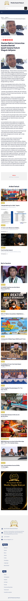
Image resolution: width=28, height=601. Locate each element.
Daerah (2, 202)
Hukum (6, 17)
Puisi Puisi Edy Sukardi (7, 250)
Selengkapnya (3, 209)
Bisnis (5, 552)
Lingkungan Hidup (4, 438)
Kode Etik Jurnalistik (8, 592)
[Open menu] (2, 12)
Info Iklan (5, 582)
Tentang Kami (6, 577)
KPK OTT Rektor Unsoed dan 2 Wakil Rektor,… (12, 314)
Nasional (3, 225)
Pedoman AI (6, 589)
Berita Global (6, 565)
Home (2, 17)
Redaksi (5, 579)
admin (3, 37)
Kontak (5, 584)
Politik (5, 557)
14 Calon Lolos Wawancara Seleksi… (10, 227)
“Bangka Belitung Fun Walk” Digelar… (10, 205)
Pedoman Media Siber (8, 587)
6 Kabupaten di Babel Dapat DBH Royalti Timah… (13, 339)
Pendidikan (6, 560)
